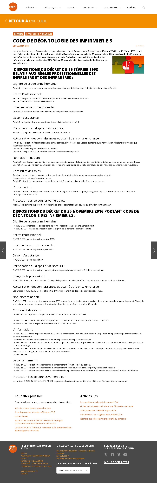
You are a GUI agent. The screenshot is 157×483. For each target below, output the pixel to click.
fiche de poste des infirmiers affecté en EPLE (35, 412)
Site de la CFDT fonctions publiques (70, 458)
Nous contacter (116, 462)
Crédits (24, 474)
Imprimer (140, 46)
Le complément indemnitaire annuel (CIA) (99, 402)
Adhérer (131, 7)
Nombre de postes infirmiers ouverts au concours (103, 418)
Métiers (30, 7)
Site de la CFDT (62, 456)
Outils (71, 7)
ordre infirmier (21, 416)
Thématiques (51, 7)
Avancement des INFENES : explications (98, 410)
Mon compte (111, 7)
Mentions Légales (29, 471)
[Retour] (6, 21)
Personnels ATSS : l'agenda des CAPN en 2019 (101, 414)
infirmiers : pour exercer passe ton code (33, 408)
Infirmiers (18, 34)
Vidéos (24, 453)
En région (89, 7)
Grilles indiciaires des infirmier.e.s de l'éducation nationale (106, 406)
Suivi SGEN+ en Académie (32, 461)
